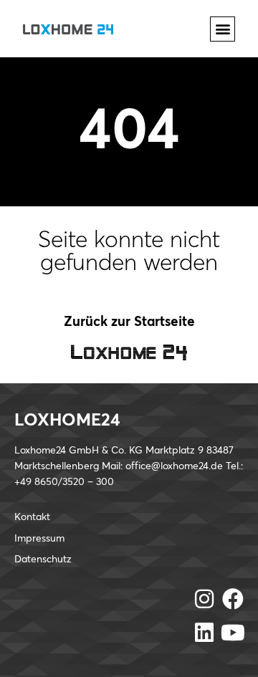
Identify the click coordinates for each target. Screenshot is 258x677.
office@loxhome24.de (174, 466)
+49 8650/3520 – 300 (64, 482)
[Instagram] (204, 599)
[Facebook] (233, 599)
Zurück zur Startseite (129, 322)
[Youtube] (233, 632)
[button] (222, 29)
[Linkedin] (204, 632)
